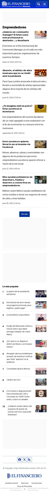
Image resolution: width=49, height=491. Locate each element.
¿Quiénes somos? (11, 483)
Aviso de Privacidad (24, 486)
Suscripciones (37, 483)
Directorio (24, 483)
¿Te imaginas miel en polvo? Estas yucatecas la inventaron (17, 109)
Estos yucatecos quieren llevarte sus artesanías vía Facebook (16, 144)
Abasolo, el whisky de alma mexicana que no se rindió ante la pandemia (17, 73)
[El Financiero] (16, 4)
